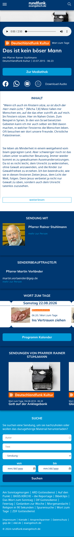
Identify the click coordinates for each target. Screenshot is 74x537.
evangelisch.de (32, 523)
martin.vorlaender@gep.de (20, 278)
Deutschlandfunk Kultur (16, 61)
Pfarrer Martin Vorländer (24, 271)
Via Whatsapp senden (16, 84)
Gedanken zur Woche (30, 504)
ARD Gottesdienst (43, 492)
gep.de (7, 523)
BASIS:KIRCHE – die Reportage (32, 496)
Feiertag (8, 504)
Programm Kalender (37, 337)
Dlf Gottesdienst (46, 500)
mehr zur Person (38, 233)
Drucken (38, 84)
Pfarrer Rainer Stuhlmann (22, 58)
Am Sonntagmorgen (16, 492)
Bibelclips (61, 496)
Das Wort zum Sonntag (18, 500)
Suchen (69, 4)
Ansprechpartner (40, 520)
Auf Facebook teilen (6, 84)
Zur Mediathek (37, 72)
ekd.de (17, 523)
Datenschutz (60, 520)
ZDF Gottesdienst (23, 511)
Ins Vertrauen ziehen (49, 320)
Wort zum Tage (60, 43)
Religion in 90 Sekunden (18, 508)
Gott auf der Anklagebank (28, 404)
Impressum (9, 520)
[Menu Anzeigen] (5, 4)
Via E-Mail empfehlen (27, 84)
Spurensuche (45, 508)
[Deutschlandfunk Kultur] (27, 43)
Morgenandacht (57, 504)
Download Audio (56, 84)
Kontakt (23, 520)
